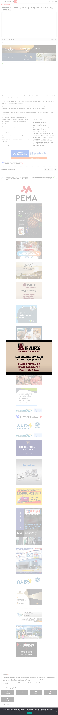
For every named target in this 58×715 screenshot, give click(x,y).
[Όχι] (56, 711)
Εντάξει (29, 712)
